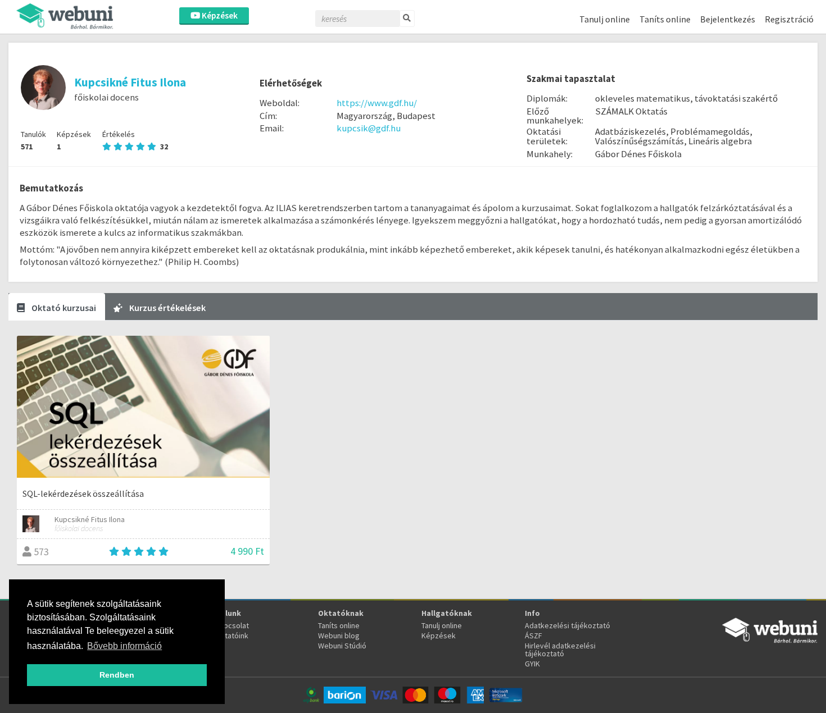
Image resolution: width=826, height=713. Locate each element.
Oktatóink (231, 635)
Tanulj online (604, 19)
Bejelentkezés (727, 19)
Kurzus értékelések (167, 307)
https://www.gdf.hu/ (377, 103)
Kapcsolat (232, 625)
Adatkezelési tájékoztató (567, 625)
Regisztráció (789, 19)
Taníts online (665, 19)
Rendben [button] (116, 674)
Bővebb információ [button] (124, 646)
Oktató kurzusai (63, 307)
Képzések (219, 15)
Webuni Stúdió (342, 646)
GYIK (532, 664)
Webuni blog (339, 635)
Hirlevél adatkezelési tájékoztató (560, 650)
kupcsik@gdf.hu (369, 128)
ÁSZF (533, 635)
